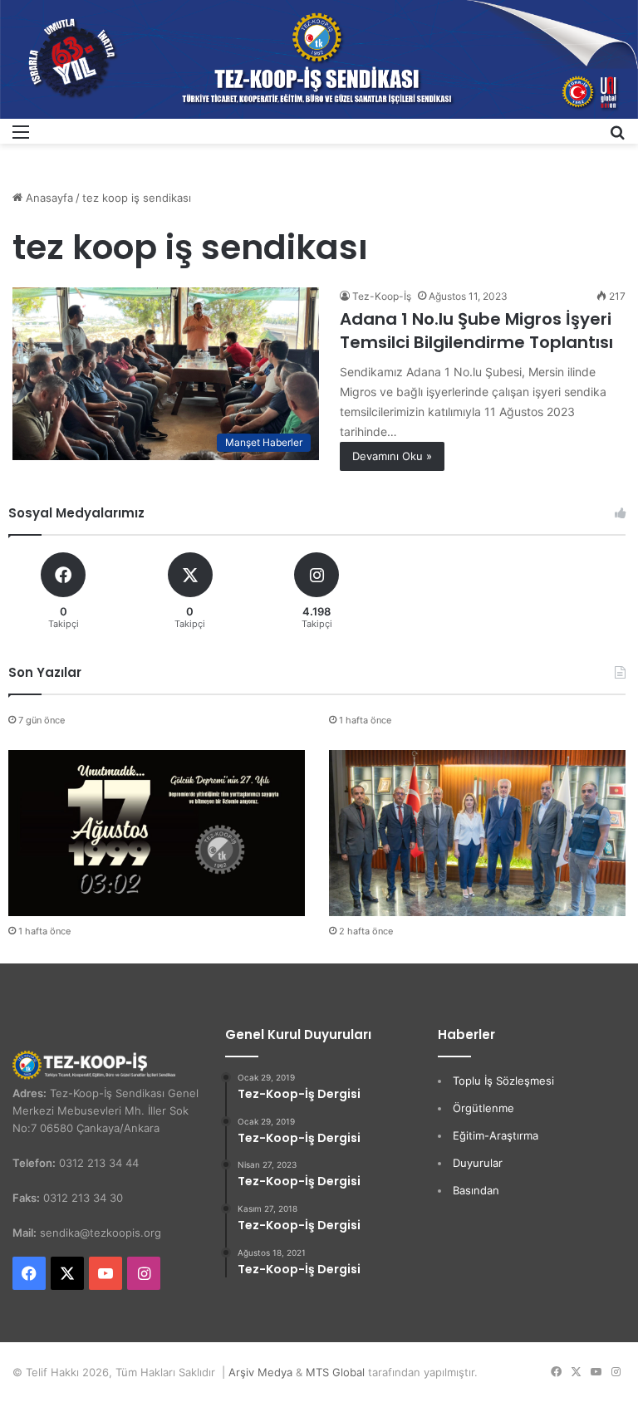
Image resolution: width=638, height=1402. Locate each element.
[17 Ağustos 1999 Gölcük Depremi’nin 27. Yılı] (156, 833)
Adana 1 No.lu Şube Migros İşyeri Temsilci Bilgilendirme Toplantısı (476, 330)
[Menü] (20, 137)
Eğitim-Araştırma (495, 1135)
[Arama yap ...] (617, 137)
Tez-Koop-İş (381, 296)
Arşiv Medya (260, 1372)
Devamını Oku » (392, 456)
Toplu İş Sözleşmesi (503, 1080)
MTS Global (335, 1372)
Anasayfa (47, 197)
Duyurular (478, 1162)
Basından (476, 1190)
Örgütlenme (483, 1108)
